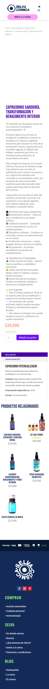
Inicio (7, 28)
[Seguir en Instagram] (24, 588)
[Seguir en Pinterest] (30, 588)
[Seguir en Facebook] (19, 588)
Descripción (10, 354)
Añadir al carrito (27, 337)
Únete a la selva (22, 17)
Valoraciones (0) (12, 359)
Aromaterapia (17, 28)
